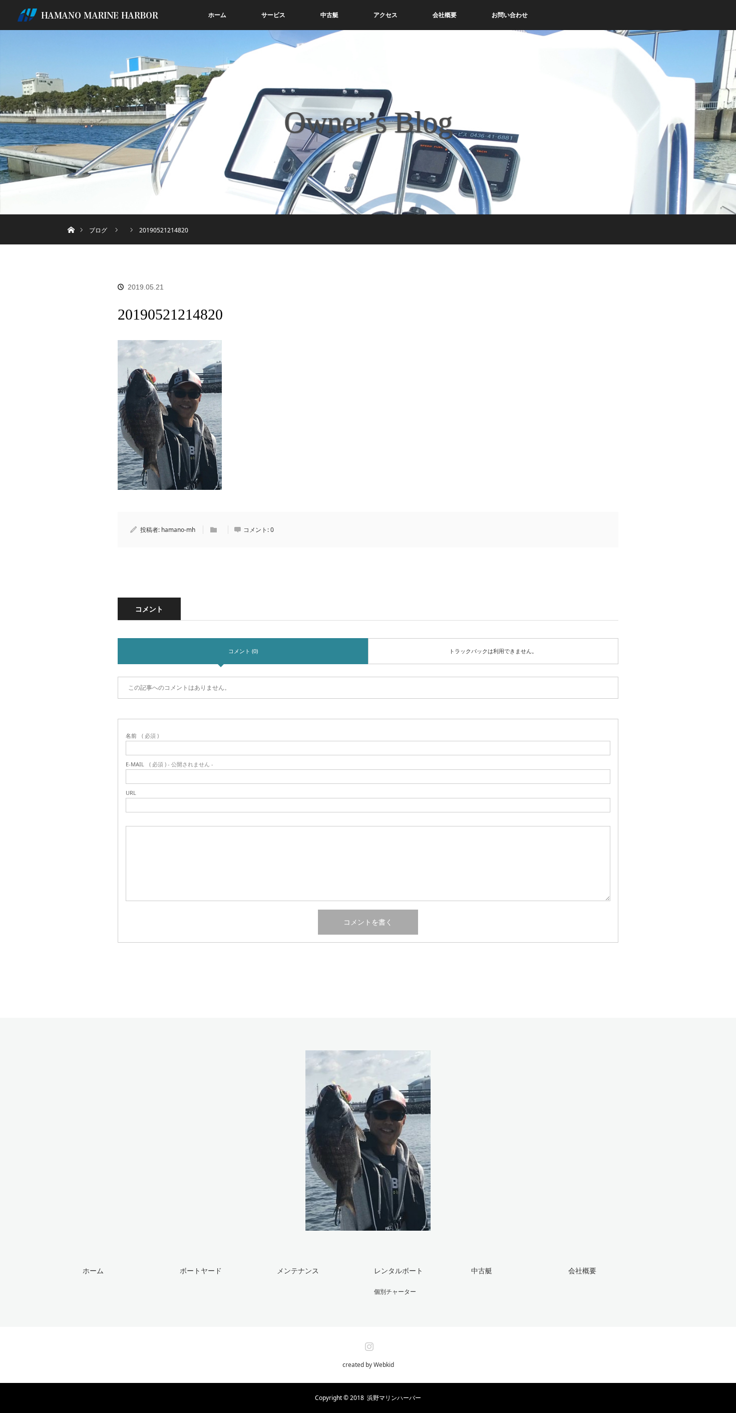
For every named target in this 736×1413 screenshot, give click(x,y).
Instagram (368, 1344)
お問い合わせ (510, 15)
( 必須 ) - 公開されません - (169, 764)
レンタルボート (398, 1270)
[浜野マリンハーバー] (368, 1224)
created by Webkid (368, 1365)
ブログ (98, 230)
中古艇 (329, 15)
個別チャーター (395, 1291)
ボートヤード (201, 1270)
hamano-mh (178, 529)
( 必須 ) (142, 735)
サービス (273, 15)
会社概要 (445, 15)
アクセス (386, 15)
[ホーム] (71, 218)
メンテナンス (298, 1270)
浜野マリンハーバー (394, 1397)
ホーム (217, 15)
